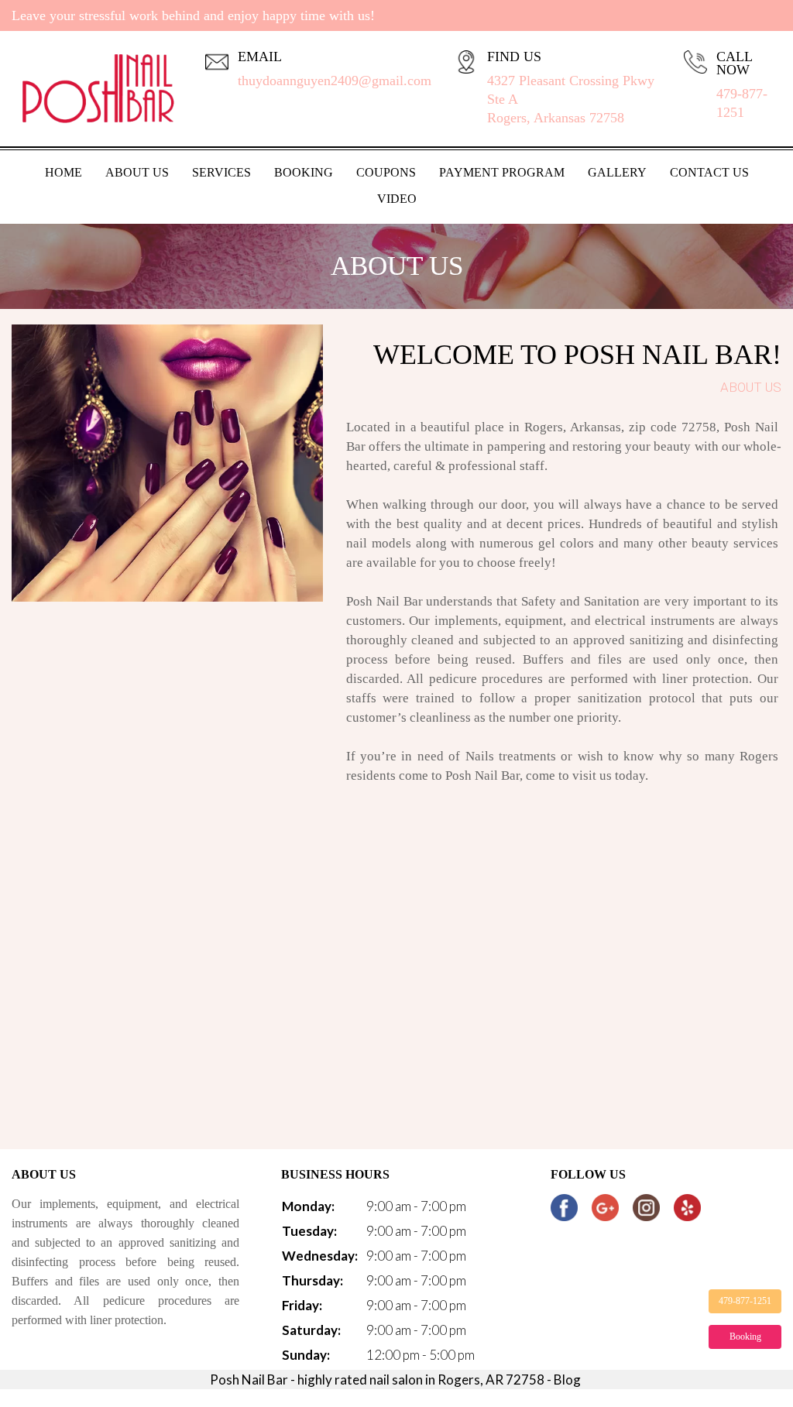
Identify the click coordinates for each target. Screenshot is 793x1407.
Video (397, 198)
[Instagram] (646, 1207)
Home (63, 172)
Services (221, 172)
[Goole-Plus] (605, 1207)
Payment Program (502, 172)
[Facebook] (564, 1207)
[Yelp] (687, 1207)
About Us (137, 172)
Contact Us (709, 172)
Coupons (386, 172)
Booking (303, 172)
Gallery (617, 172)
